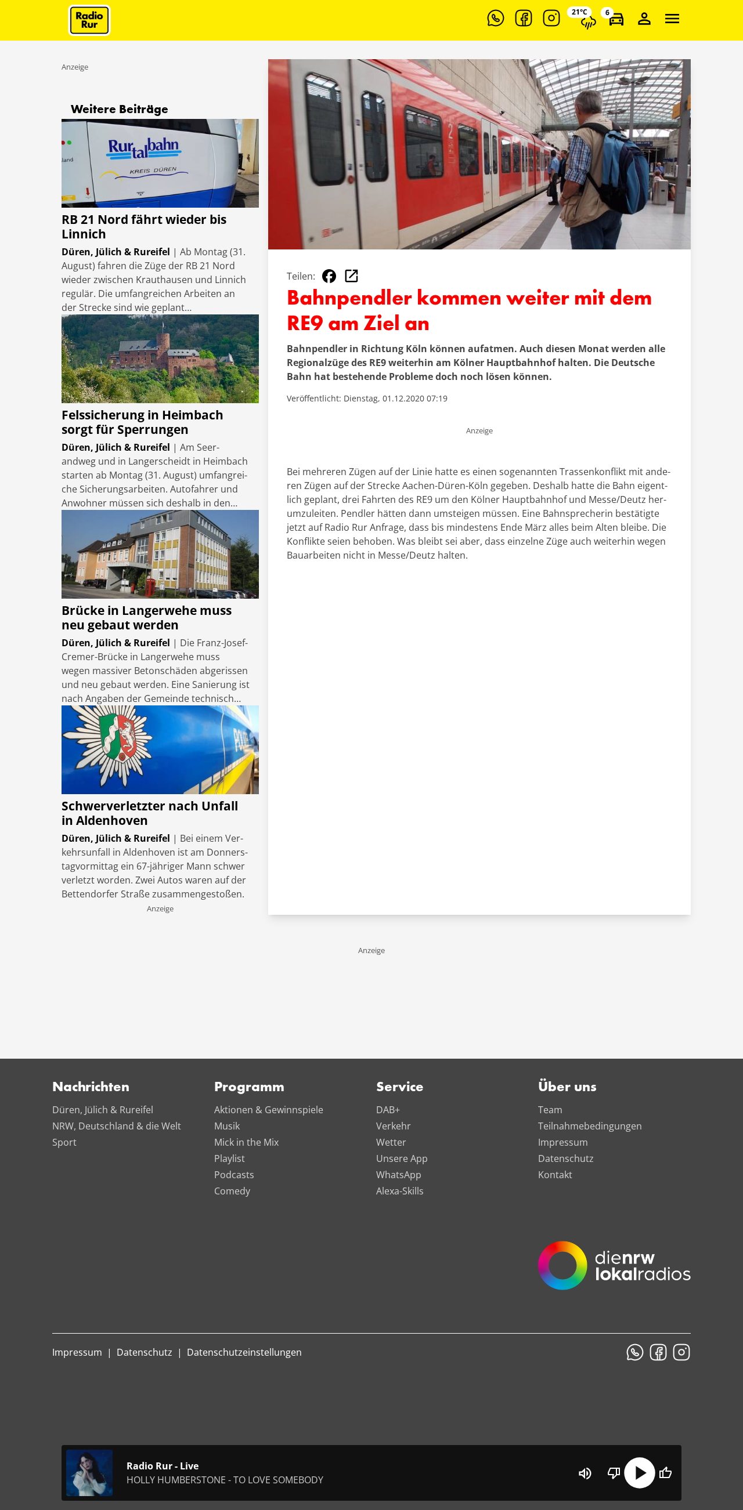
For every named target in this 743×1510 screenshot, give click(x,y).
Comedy (232, 1191)
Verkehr (393, 1126)
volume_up (585, 1473)
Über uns (567, 1088)
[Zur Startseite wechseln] (89, 20)
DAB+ (388, 1109)
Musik (227, 1126)
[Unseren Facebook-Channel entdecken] (523, 18)
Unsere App (402, 1158)
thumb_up (665, 1473)
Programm (249, 1088)
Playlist (229, 1158)
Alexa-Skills (400, 1191)
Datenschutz (566, 1158)
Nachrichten (90, 1088)
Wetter (391, 1142)
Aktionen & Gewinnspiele (268, 1109)
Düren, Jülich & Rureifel (102, 1109)
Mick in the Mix (246, 1142)
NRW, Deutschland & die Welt (116, 1126)
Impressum (563, 1142)
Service (400, 1088)
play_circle (639, 1472)
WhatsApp (398, 1174)
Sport (64, 1142)
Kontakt (555, 1174)
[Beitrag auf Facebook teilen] (329, 276)
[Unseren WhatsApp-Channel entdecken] (495, 18)
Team (550, 1109)
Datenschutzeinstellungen (244, 1352)
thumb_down (614, 1473)
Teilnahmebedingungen (590, 1126)
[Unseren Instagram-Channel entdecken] (551, 18)
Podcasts (234, 1174)
